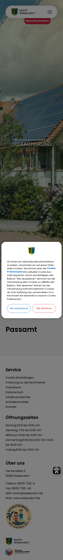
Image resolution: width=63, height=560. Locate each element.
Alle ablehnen (44, 308)
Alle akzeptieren (19, 308)
